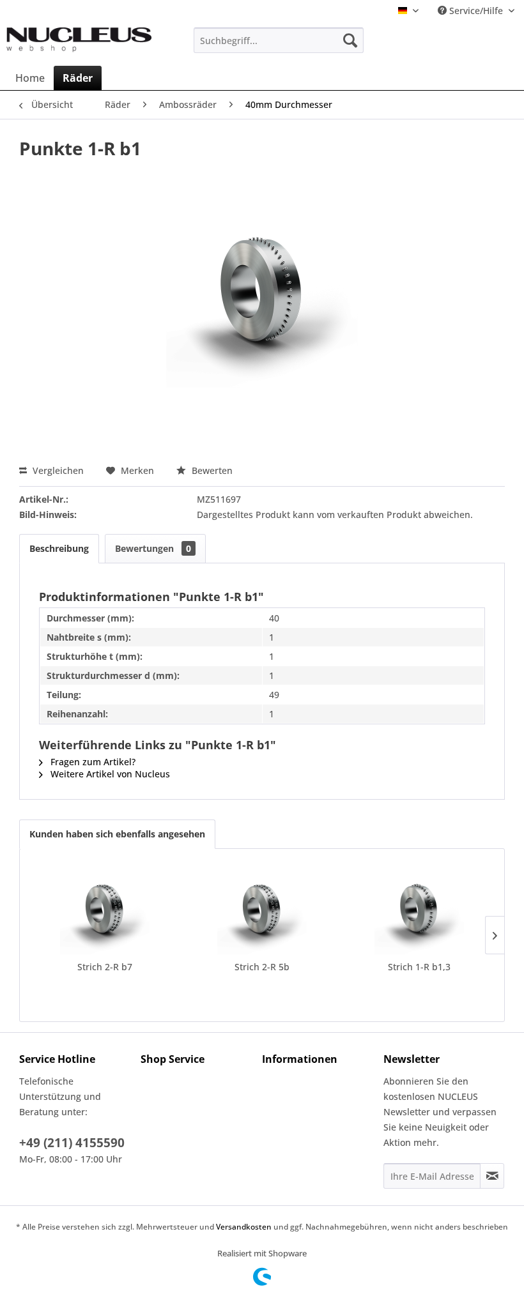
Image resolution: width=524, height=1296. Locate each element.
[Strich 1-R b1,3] (419, 909)
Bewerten (211, 470)
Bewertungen (153, 548)
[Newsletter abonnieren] (492, 1176)
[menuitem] (279, 40)
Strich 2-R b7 (104, 967)
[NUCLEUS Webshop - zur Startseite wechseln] (78, 43)
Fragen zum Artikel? (91, 762)
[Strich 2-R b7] (105, 909)
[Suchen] (350, 40)
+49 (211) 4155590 (72, 1142)
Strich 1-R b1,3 (419, 967)
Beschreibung (59, 548)
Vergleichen (57, 470)
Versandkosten (244, 1226)
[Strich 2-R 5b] (262, 909)
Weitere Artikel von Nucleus (109, 774)
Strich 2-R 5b (262, 967)
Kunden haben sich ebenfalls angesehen (117, 834)
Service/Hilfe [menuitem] (476, 10)
